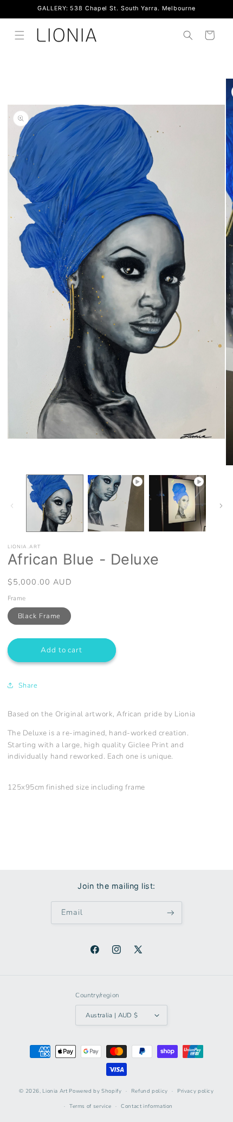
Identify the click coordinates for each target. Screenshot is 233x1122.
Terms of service (90, 1106)
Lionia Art (54, 1090)
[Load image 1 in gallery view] (55, 503)
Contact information (147, 1106)
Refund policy (149, 1090)
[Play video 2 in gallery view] (177, 503)
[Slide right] (221, 505)
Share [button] (28, 685)
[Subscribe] (171, 913)
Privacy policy (195, 1090)
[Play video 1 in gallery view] (116, 503)
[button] (19, 35)
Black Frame (39, 615)
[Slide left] (12, 505)
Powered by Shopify (95, 1090)
